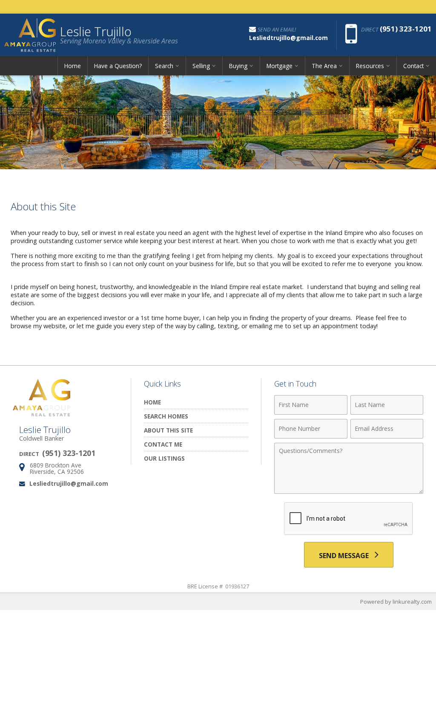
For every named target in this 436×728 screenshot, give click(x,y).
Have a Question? (118, 66)
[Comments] (348, 491)
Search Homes (166, 416)
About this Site (168, 430)
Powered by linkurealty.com (396, 601)
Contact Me (163, 444)
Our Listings (164, 458)
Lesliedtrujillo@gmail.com (68, 483)
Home (72, 66)
